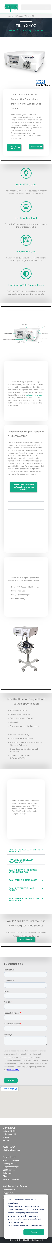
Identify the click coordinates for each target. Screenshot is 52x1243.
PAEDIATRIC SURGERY (20, 507)
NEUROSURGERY (17, 515)
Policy (12, 1190)
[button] (26, 499)
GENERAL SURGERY (19, 541)
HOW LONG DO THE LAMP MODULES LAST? (21, 861)
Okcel (5, 1176)
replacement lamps (34, 395)
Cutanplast (7, 1173)
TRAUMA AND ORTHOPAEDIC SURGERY (23, 524)
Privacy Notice (9, 1193)
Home (9, 16)
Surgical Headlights (11, 1167)
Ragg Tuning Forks (11, 1179)
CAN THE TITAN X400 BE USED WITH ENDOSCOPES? (23, 871)
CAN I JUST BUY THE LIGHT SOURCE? (21, 889)
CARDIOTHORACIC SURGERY (23, 498)
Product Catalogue (11, 1160)
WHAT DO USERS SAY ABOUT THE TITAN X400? (24, 899)
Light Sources (19, 16)
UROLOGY (14, 533)
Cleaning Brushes (10, 1163)
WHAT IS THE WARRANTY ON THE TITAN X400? (24, 851)
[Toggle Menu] (47, 7)
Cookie (6, 1190)
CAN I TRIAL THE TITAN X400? (23, 880)
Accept (34, 1232)
